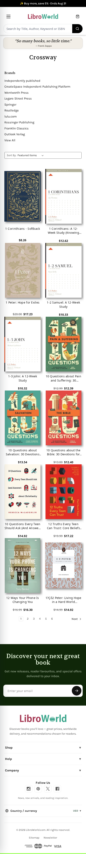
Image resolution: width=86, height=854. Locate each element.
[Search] (77, 28)
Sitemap (34, 837)
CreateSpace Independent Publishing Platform (37, 86)
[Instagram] (28, 789)
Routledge (11, 110)
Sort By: (11, 155)
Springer (10, 104)
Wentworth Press (16, 92)
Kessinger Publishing (19, 122)
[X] (48, 789)
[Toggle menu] (8, 16)
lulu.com (10, 116)
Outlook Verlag (14, 134)
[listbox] (31, 155)
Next (75, 619)
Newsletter (50, 837)
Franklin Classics (16, 128)
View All (9, 140)
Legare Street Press (18, 98)
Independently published (22, 81)
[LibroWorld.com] (43, 718)
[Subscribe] (76, 691)
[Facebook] (57, 789)
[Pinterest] (38, 789)
